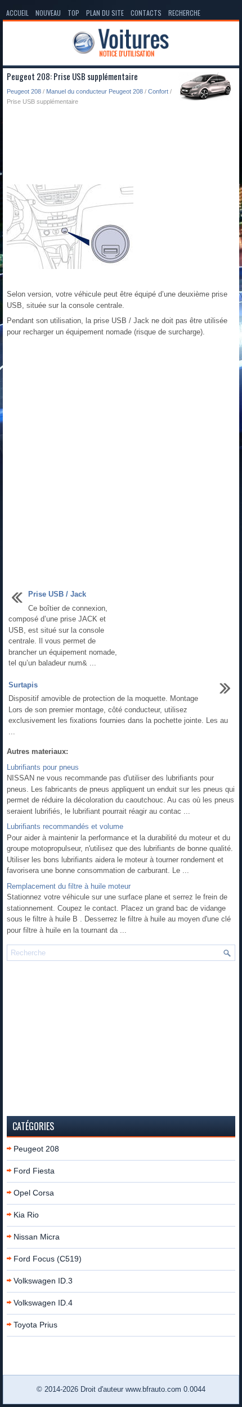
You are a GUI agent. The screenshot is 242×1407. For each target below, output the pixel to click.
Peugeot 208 (24, 91)
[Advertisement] (121, 146)
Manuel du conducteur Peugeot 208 (94, 91)
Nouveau (48, 12)
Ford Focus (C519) (48, 1258)
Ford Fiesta (34, 1170)
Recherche (184, 12)
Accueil (17, 12)
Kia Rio (26, 1214)
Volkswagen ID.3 (43, 1280)
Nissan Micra (37, 1236)
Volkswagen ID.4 (43, 1302)
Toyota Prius (35, 1324)
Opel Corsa (34, 1192)
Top (73, 12)
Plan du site (105, 12)
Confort (158, 91)
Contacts (146, 12)
